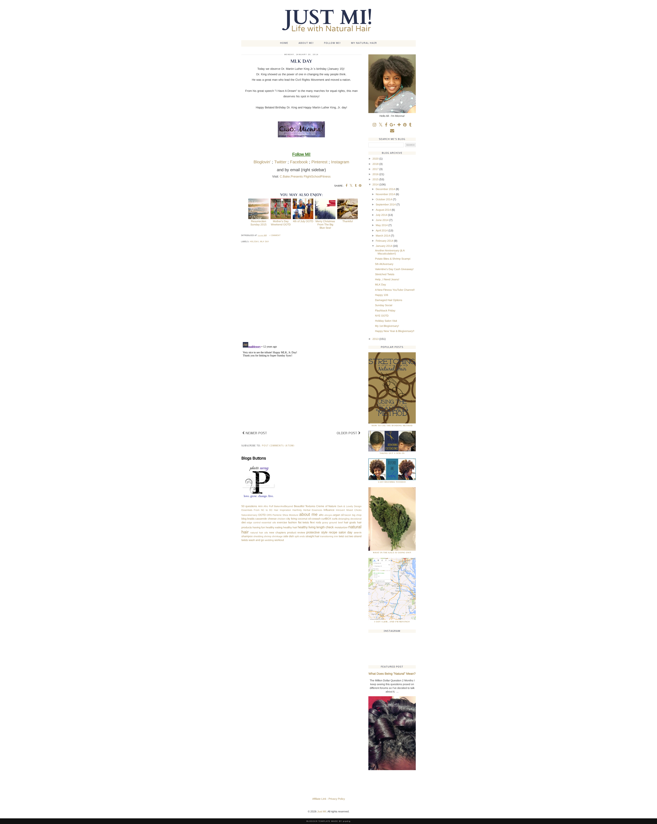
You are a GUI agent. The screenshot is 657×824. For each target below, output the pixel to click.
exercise (282, 522)
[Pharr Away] (258, 498)
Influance (329, 509)
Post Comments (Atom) (278, 446)
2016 (375, 174)
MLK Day (264, 242)
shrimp (267, 536)
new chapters (277, 532)
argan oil (338, 514)
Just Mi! (321, 811)
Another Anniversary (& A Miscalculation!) (389, 252)
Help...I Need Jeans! (387, 279)
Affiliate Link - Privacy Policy (328, 798)
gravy (325, 522)
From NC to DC (263, 510)
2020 (375, 158)
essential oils (269, 522)
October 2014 (384, 199)
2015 (375, 179)
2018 (375, 163)
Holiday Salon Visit (386, 320)
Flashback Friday (385, 310)
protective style (316, 532)
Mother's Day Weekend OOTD (281, 223)
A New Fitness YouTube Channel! (395, 289)
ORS (269, 515)
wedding (269, 540)
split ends (300, 536)
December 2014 (386, 189)
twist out (343, 536)
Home (284, 43)
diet (243, 522)
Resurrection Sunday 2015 (258, 223)
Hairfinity (297, 510)
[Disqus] (301, 295)
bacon (347, 515)
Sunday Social (383, 305)
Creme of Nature (326, 506)
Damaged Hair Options (388, 300)
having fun (259, 527)
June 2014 (382, 220)
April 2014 (382, 230)
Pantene (277, 515)
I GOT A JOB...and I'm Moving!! (392, 621)
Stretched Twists (384, 274)
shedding (258, 536)
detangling (344, 518)
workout (279, 540)
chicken (281, 518)
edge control (254, 522)
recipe (333, 532)
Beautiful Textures (304, 506)
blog (244, 518)
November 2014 (386, 194)
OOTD (262, 514)
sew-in (358, 532)
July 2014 (382, 214)
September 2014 (386, 204)
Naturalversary (249, 515)
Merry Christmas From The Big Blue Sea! (325, 224)
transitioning (326, 536)
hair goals (350, 522)
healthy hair (290, 527)
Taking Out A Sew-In (392, 453)
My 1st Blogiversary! (387, 325)
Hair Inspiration (282, 510)
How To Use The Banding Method (392, 425)
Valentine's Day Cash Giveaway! (394, 269)
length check (325, 527)
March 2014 (383, 235)
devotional (356, 518)
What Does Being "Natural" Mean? (392, 673)
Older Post (347, 433)
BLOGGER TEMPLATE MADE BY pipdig (328, 821)
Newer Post (256, 433)
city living (291, 518)
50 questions (249, 506)
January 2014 (384, 245)
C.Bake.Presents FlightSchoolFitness (305, 176)
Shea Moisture (290, 515)
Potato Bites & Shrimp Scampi (392, 258)
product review (296, 532)
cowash (316, 518)
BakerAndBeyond (283, 506)
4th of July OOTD (303, 221)
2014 (375, 184)
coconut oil (304, 518)
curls (335, 518)
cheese (272, 518)
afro (321, 514)
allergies (328, 515)
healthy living (306, 527)
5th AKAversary (384, 264)
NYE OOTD (382, 315)
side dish (288, 536)
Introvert (340, 510)
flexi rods (315, 522)
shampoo (247, 536)
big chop (357, 515)
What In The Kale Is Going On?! (392, 552)
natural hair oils (259, 532)
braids (251, 518)
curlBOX (326, 518)
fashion (292, 522)
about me (308, 514)
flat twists (303, 522)
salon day (345, 532)
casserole (261, 518)
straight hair (312, 536)
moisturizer (341, 527)
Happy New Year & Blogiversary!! (394, 331)
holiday (254, 242)
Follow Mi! (332, 43)
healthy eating (274, 527)
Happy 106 (381, 294)
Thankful (347, 221)
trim (336, 536)
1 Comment (275, 236)
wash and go (256, 540)
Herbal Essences (312, 510)
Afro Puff (268, 506)
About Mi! (306, 43)
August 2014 (384, 209)
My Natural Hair (364, 43)
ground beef (336, 522)
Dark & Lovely (345, 506)
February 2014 (385, 240)
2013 (375, 338)
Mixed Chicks (353, 510)
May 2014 (382, 225)
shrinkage (277, 536)
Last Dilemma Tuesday (392, 482)
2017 (375, 169)
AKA (260, 506)
